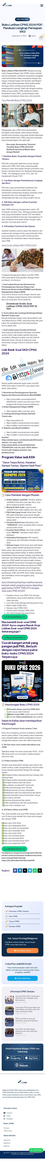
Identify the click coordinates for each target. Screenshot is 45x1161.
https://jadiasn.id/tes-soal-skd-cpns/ (20, 411)
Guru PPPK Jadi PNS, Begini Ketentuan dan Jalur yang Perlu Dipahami (26, 1031)
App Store (32, 502)
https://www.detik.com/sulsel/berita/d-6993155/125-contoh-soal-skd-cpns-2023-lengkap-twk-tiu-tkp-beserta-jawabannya (23, 401)
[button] (42, 5)
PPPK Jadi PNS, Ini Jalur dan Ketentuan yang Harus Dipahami (26, 1020)
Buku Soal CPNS (22, 19)
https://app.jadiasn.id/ (14, 420)
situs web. (38, 510)
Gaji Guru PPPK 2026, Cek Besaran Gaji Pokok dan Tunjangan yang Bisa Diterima (27, 998)
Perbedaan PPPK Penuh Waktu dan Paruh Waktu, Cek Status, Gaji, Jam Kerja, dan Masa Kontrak (27, 1009)
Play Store (20, 502)
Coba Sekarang (23, 978)
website (28, 505)
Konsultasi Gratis (24, 951)
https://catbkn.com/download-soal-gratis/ (22, 423)
